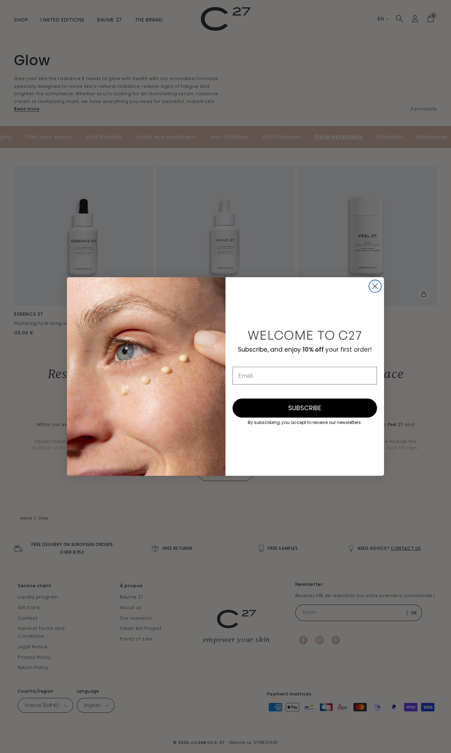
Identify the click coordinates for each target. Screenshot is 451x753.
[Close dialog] (375, 286)
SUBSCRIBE (304, 407)
